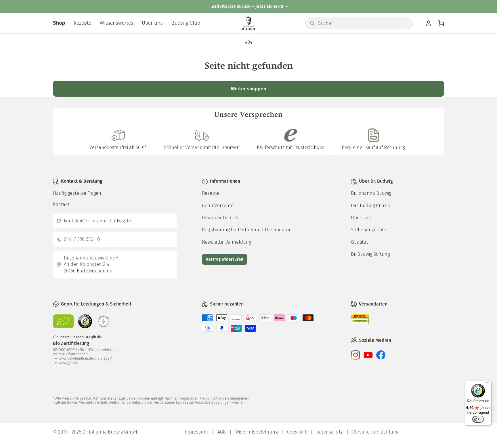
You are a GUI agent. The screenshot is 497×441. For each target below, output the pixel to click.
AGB (221, 432)
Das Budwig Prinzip (370, 205)
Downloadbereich (220, 217)
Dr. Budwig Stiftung (370, 254)
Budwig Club (185, 23)
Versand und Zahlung (375, 432)
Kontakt (61, 204)
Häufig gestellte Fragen (77, 193)
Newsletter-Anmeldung (226, 242)
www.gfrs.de (68, 363)
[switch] (478, 419)
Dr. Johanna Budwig (371, 193)
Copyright (297, 432)
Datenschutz (329, 432)
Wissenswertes (116, 23)
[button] (441, 23)
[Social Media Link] (355, 358)
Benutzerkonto (218, 205)
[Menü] (487, 384)
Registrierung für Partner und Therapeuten (247, 229)
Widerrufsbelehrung (256, 432)
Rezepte (82, 23)
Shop (59, 23)
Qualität (359, 242)
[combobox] (363, 23)
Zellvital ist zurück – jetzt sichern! (247, 6)
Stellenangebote (368, 229)
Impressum (195, 432)
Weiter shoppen (248, 88)
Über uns (152, 23)
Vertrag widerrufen (224, 259)
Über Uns (361, 217)
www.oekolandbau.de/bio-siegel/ (85, 358)
